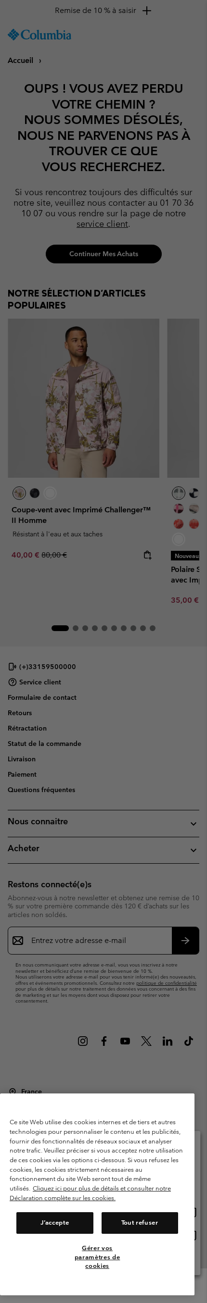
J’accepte (54, 1222)
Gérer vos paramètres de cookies (97, 1257)
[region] (97, 1194)
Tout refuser (139, 1222)
